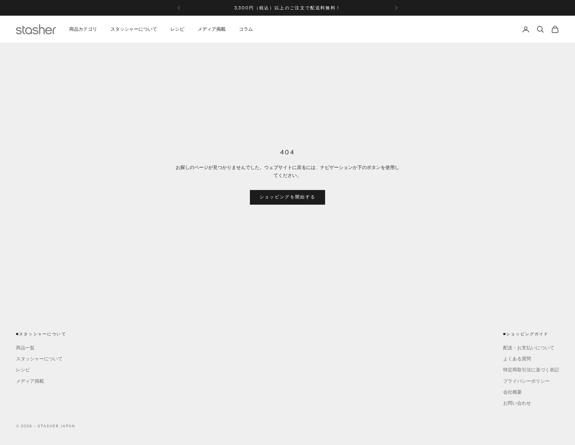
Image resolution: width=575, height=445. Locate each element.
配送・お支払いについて (528, 348)
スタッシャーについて (133, 29)
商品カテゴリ (83, 29)
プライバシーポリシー (526, 381)
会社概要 (512, 392)
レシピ (177, 29)
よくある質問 (517, 359)
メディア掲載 (212, 29)
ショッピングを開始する (288, 197)
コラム (246, 29)
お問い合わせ (517, 403)
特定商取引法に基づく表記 (531, 370)
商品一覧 (25, 348)
